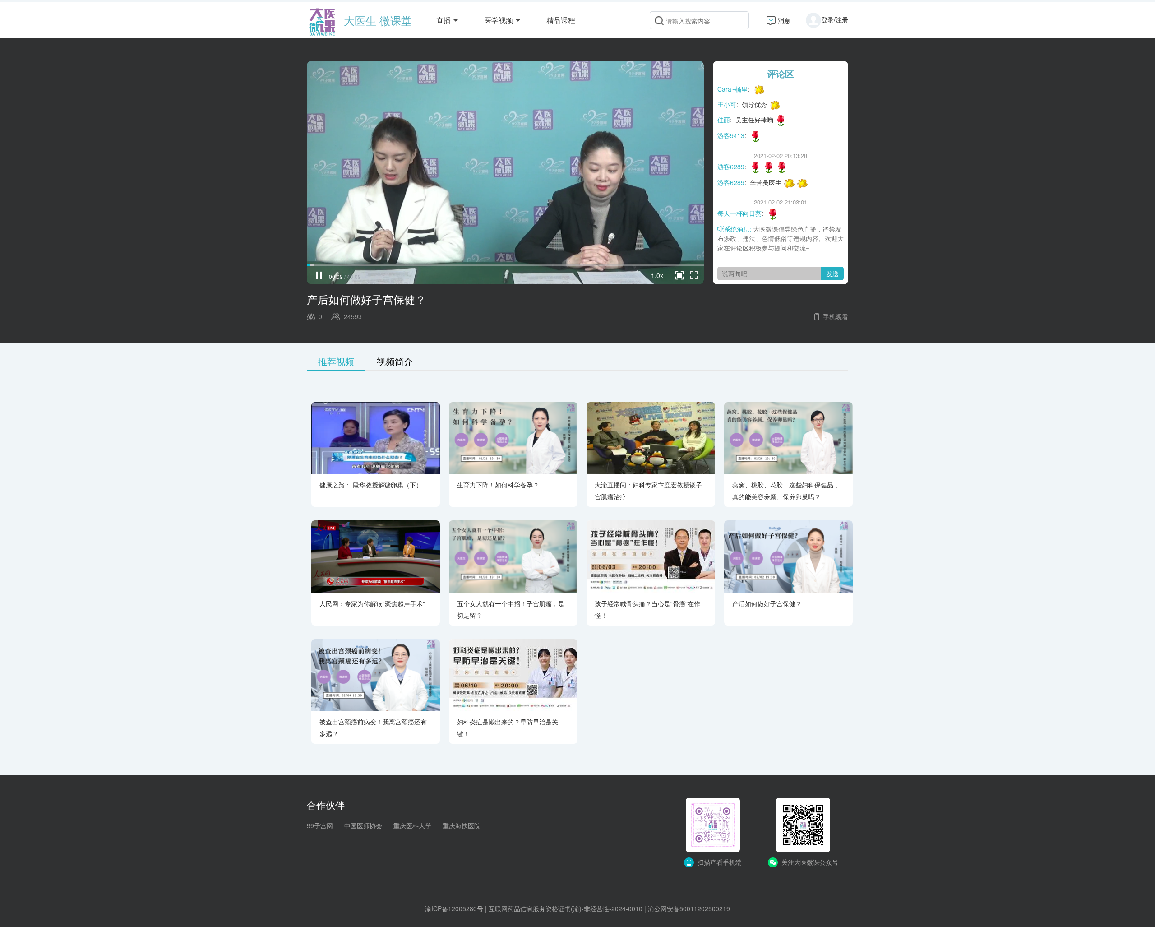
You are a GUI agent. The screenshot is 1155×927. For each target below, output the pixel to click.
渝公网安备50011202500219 (689, 908)
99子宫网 (320, 825)
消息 (784, 20)
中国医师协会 (363, 825)
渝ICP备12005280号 (454, 908)
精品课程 (560, 20)
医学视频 (498, 20)
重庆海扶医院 (461, 825)
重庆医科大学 (412, 825)
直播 (443, 20)
